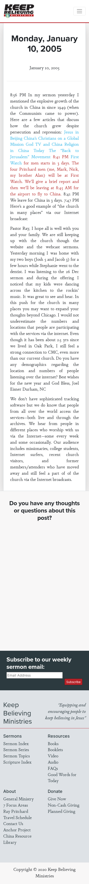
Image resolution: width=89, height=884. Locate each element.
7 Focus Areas (15, 805)
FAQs (53, 768)
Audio (53, 762)
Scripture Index (17, 762)
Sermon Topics (16, 756)
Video (53, 756)
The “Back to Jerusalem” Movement (44, 153)
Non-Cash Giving (63, 805)
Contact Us (13, 823)
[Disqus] (44, 582)
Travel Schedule (17, 817)
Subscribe (73, 682)
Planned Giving (61, 811)
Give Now (57, 799)
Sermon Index (16, 743)
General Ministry (18, 799)
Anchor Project (17, 830)
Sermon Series (16, 749)
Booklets (55, 749)
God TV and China (44, 144)
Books (53, 743)
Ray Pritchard (15, 811)
